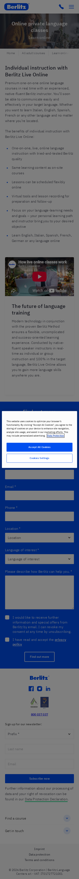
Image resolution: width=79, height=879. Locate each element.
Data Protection (55, 435)
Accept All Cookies (39, 447)
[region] (39, 439)
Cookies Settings (39, 458)
